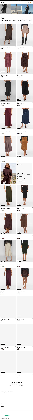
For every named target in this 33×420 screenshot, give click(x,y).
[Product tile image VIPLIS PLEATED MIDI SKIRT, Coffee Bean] (25, 63)
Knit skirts (24, 20)
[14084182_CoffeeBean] (0, 50)
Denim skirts (19, 20)
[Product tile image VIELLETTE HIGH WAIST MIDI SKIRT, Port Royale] (8, 118)
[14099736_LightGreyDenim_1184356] (19, 377)
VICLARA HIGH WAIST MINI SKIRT (5, 347)
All (1, 20)
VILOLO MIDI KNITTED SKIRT (21, 208)
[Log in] (25, 2)
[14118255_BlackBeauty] (17, 349)
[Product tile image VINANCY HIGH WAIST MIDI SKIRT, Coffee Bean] (25, 223)
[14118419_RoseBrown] (0, 77)
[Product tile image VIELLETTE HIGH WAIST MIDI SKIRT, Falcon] (8, 146)
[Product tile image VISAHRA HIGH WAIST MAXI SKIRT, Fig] (8, 279)
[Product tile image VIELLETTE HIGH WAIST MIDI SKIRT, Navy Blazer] (25, 118)
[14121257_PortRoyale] (0, 377)
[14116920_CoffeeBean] (3, 349)
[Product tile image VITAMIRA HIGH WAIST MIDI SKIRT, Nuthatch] (25, 146)
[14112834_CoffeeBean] (17, 322)
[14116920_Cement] (2, 349)
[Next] (1, 36)
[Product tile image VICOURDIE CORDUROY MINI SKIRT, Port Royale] (8, 362)
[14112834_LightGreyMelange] (18, 210)
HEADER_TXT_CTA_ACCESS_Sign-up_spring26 (24, 163)
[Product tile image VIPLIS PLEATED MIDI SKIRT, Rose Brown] (8, 63)
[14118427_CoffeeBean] (0, 238)
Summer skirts (30, 20)
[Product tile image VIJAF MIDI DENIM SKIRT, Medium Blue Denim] (25, 362)
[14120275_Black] (19, 238)
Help (1, 403)
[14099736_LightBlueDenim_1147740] (18, 377)
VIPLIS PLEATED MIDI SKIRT (4, 75)
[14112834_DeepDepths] (17, 266)
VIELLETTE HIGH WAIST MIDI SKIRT (5, 47)
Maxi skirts (14, 20)
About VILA (2, 406)
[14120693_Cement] (2, 294)
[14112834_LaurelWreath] (20, 210)
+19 (4, 133)
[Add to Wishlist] (15, 46)
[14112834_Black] (17, 210)
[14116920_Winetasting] (0, 349)
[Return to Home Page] (3, 2)
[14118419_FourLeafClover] (3, 77)
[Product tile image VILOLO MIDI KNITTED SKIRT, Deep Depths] (25, 251)
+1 (4, 294)
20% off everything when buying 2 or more (16, 0)
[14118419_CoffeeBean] (17, 77)
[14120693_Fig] (0, 294)
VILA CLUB (2, 400)
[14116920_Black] (1, 349)
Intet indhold (3, 163)
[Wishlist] (28, 2)
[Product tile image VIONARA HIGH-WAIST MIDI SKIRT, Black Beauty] (25, 335)
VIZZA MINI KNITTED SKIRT (20, 47)
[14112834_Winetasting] (19, 210)
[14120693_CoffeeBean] (0, 322)
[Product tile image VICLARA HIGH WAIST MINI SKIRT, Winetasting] (8, 335)
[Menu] (31, 2)
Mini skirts (5, 20)
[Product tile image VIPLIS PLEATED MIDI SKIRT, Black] (25, 91)
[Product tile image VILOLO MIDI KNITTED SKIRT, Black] (25, 196)
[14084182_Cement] (3, 50)
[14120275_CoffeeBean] (17, 238)
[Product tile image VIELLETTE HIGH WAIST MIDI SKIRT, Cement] (8, 251)
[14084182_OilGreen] (3, 105)
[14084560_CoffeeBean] (17, 294)
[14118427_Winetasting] (3, 238)
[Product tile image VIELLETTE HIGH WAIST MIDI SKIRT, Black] (8, 91)
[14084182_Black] (1, 50)
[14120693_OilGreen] (1, 294)
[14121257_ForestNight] (1, 377)
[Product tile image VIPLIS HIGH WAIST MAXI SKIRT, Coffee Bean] (8, 223)
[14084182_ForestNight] (0, 210)
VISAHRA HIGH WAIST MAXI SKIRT (5, 291)
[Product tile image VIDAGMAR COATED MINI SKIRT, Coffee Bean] (25, 279)
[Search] (27, 2)
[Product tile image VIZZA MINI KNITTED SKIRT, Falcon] (25, 35)
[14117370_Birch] (18, 161)
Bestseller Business (4, 409)
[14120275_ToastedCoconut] (18, 238)
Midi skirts (10, 20)
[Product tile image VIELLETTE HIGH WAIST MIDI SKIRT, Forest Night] (8, 196)
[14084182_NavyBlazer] (17, 133)
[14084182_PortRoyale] (0, 133)
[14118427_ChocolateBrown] (2, 238)
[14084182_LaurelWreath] (2, 50)
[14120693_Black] (3, 294)
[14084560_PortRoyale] (19, 294)
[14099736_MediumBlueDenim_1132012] (17, 377)
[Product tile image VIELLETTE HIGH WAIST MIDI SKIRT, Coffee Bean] (8, 35)
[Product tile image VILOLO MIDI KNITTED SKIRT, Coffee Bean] (25, 307)
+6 (4, 238)
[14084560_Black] (18, 294)
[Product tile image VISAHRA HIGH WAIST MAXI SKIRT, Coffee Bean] (8, 307)
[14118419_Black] (1, 77)
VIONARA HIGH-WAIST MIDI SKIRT (21, 347)
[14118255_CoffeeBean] (18, 349)
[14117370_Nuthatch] (17, 161)
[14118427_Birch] (1, 238)
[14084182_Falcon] (0, 161)
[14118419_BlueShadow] (2, 77)
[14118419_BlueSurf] (20, 105)
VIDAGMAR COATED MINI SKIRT (21, 291)
